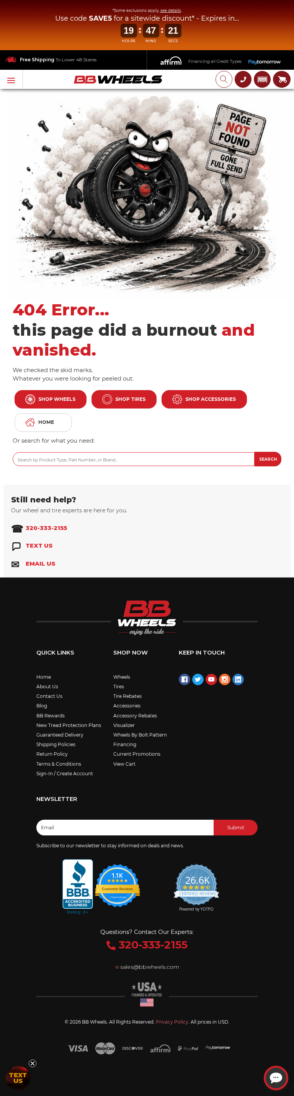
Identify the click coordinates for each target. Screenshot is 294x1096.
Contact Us (49, 696)
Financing (124, 744)
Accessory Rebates (135, 716)
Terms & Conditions (58, 764)
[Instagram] (224, 679)
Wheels (121, 677)
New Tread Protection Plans (68, 725)
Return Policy (52, 754)
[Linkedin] (238, 679)
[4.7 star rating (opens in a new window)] (118, 881)
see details (170, 10)
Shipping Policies (55, 744)
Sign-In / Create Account (64, 773)
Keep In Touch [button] (202, 652)
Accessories (126, 706)
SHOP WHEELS (56, 399)
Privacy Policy (172, 1022)
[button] (262, 79)
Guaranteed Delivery (59, 735)
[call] (243, 79)
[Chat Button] (276, 1078)
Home (43, 677)
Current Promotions (136, 754)
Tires (118, 686)
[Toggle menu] (11, 80)
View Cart (124, 764)
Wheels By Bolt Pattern (140, 735)
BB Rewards (50, 716)
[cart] (282, 79)
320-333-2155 (152, 944)
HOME (46, 422)
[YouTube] (211, 679)
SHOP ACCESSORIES (210, 399)
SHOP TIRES (130, 399)
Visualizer (124, 725)
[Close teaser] (32, 1063)
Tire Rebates (127, 696)
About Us (47, 686)
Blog (41, 706)
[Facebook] (184, 679)
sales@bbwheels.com (149, 966)
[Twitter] (198, 679)
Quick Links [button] (55, 652)
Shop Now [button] (130, 652)
